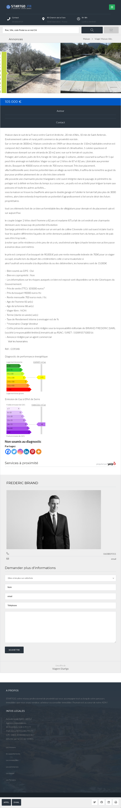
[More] (38, 451)
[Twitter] (14, 451)
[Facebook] (8, 451)
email (16, 802)
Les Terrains (11, 780)
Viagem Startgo (60, 668)
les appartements (13, 754)
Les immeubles (12, 760)
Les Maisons (11, 747)
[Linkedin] (26, 451)
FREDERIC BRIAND (22, 483)
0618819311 (110, 553)
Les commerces (12, 767)
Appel (6, 802)
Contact (60, 122)
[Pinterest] (32, 451)
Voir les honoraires (18, 341)
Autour (60, 110)
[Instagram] (20, 451)
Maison (86, 39)
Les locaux (10, 773)
